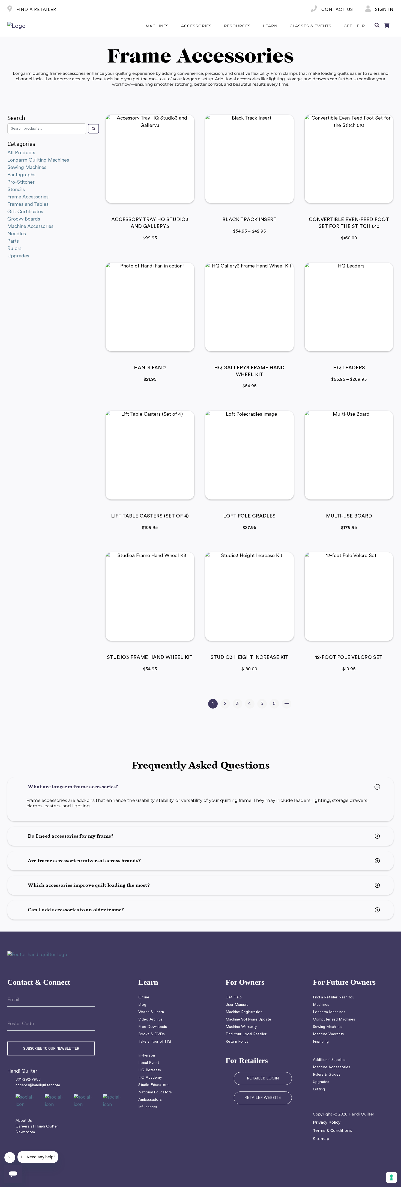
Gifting (319, 1089)
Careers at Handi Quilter (37, 1126)
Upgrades (18, 256)
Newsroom (25, 1132)
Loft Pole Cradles (249, 516)
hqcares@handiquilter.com (38, 1085)
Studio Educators (153, 1085)
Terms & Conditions (332, 1130)
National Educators (155, 1092)
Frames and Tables (28, 204)
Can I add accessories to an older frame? (76, 910)
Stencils (16, 189)
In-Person (146, 1056)
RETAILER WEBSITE (262, 1098)
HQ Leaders (349, 368)
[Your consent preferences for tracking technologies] (391, 1177)
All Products (21, 153)
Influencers (147, 1107)
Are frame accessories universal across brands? (84, 861)
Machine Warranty (241, 1027)
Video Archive (150, 1020)
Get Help (234, 997)
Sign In (384, 10)
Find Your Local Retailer (246, 1034)
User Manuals (237, 1005)
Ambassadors (150, 1100)
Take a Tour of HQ (154, 1042)
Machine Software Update (248, 1020)
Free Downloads (152, 1027)
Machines (321, 1005)
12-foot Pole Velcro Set (348, 657)
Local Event (148, 1063)
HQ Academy (150, 1078)
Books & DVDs (151, 1034)
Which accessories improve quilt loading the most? (89, 885)
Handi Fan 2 (150, 368)
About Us (24, 1121)
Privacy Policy (326, 1122)
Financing (321, 1042)
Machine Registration (244, 1012)
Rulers (14, 248)
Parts (13, 241)
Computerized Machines (334, 1020)
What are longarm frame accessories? (73, 787)
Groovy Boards (23, 219)
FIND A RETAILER (35, 10)
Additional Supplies (329, 1060)
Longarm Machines (329, 1012)
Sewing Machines (26, 167)
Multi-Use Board (349, 516)
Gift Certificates (25, 212)
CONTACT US (336, 10)
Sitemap (321, 1138)
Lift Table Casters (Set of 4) (150, 516)
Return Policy (237, 1042)
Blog (142, 1005)
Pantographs (21, 175)
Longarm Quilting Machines (38, 160)
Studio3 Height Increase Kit (249, 657)
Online (143, 997)
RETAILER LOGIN (263, 1078)
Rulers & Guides (326, 1075)
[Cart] (386, 26)
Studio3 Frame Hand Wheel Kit (150, 657)
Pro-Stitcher (21, 182)
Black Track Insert (249, 220)
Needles (16, 234)
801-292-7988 (28, 1080)
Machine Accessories (30, 226)
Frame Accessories (28, 197)
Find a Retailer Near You (333, 997)
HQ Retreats (149, 1070)
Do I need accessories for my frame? (70, 836)
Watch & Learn (151, 1012)
